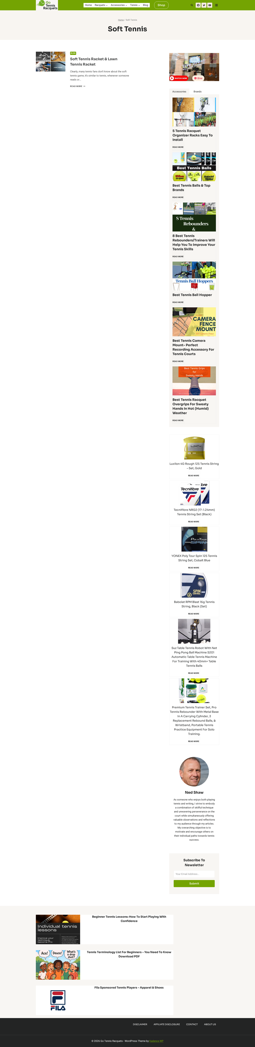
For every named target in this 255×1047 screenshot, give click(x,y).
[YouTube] (209, 5)
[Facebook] (198, 5)
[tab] (179, 92)
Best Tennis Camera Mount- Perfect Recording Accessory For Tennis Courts (193, 347)
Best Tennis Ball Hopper (192, 295)
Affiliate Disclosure (167, 1024)
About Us (210, 1024)
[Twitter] (203, 5)
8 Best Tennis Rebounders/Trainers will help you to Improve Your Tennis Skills (194, 242)
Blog (145, 5)
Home (88, 5)
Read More (77, 86)
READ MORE (179, 148)
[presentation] (50, 61)
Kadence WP (156, 1041)
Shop (161, 5)
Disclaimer (140, 1024)
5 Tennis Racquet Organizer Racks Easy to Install (193, 135)
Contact (192, 1024)
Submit (194, 883)
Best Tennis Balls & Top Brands (191, 188)
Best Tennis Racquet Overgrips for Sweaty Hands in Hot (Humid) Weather (191, 406)
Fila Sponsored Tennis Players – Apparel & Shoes (129, 987)
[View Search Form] (191, 5)
